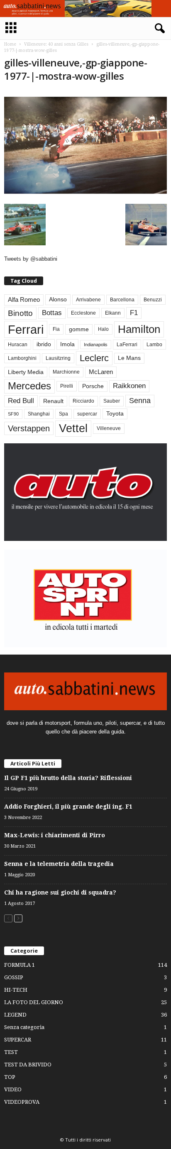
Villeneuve (109, 428)
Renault (53, 401)
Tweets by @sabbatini (30, 259)
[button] (158, 29)
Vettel (73, 428)
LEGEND (15, 1015)
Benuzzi (153, 300)
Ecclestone (83, 313)
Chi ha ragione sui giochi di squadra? (60, 892)
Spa (63, 414)
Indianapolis (95, 344)
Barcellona (122, 300)
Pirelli (66, 386)
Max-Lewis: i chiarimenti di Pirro (54, 835)
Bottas (52, 313)
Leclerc (94, 358)
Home (10, 44)
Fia (56, 329)
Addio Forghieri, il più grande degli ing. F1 (68, 806)
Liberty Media (26, 372)
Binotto (20, 313)
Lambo (154, 344)
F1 (134, 313)
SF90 (13, 413)
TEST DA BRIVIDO (27, 1064)
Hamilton (139, 329)
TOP (9, 1077)
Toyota (115, 414)
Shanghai (39, 414)
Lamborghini (22, 358)
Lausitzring (58, 358)
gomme (79, 329)
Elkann (113, 313)
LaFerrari (127, 344)
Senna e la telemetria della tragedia (59, 864)
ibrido (44, 344)
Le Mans (129, 358)
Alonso (58, 299)
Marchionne (66, 372)
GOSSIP (13, 977)
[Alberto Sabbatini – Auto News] (85, 8)
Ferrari (26, 329)
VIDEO (13, 1089)
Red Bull (21, 401)
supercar (87, 414)
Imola (67, 344)
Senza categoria (24, 1027)
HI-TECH (15, 990)
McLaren (101, 372)
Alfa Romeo (24, 299)
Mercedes (29, 386)
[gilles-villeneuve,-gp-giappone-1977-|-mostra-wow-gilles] (85, 145)
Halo (103, 329)
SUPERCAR (17, 1040)
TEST (11, 1052)
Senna (140, 400)
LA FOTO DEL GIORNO (33, 1002)
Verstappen (29, 428)
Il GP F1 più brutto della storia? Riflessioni (68, 778)
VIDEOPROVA (21, 1102)
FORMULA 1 (19, 965)
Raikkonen (129, 386)
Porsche (93, 386)
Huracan (17, 344)
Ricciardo (83, 401)
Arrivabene (88, 300)
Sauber (111, 401)
